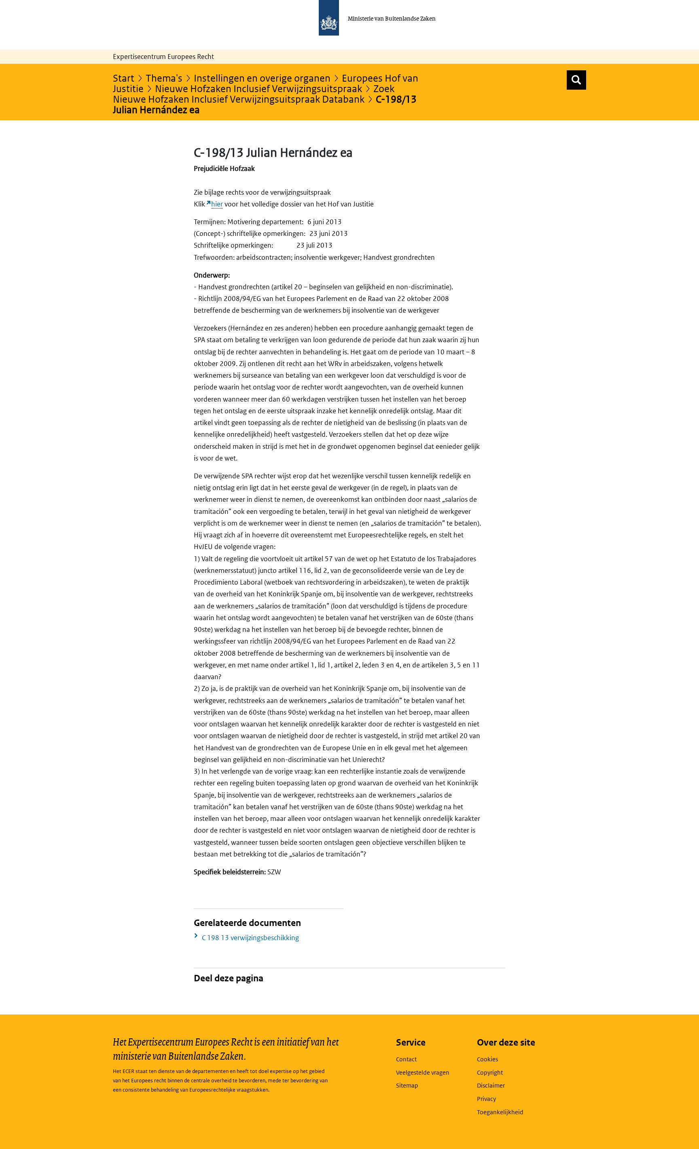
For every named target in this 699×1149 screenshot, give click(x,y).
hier (217, 204)
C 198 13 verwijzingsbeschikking (250, 937)
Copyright (490, 1072)
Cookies (487, 1059)
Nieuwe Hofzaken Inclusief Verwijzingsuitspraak (258, 88)
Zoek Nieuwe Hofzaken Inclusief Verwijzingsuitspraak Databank (253, 93)
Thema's (164, 78)
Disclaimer (491, 1085)
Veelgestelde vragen (422, 1072)
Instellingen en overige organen (262, 78)
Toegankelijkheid (500, 1112)
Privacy (486, 1099)
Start (123, 78)
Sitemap (407, 1085)
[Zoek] (576, 80)
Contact (406, 1059)
